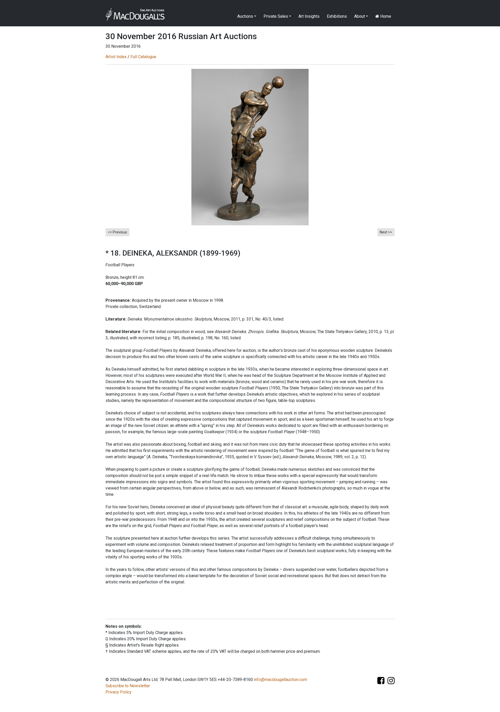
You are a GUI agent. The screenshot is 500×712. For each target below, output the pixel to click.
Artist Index (116, 56)
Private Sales (276, 16)
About (359, 16)
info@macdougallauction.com (280, 679)
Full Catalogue (143, 56)
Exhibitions (337, 16)
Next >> (386, 232)
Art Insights (309, 16)
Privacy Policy (118, 692)
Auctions (245, 16)
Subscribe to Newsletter (127, 685)
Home (385, 16)
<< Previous (117, 232)
